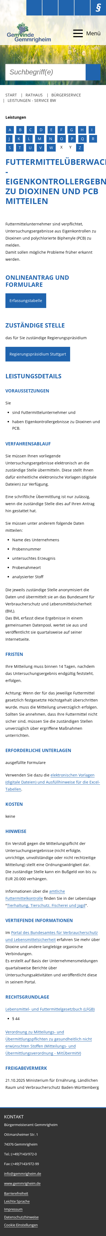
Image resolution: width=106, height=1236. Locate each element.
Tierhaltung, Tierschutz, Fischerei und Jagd (46, 905)
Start (11, 95)
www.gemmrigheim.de (22, 1183)
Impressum (13, 1209)
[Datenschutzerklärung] (82, 7)
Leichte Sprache (17, 1201)
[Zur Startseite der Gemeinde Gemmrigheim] (29, 33)
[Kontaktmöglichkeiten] (66, 7)
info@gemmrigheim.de (22, 1173)
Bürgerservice (66, 95)
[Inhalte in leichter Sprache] (34, 7)
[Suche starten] (93, 72)
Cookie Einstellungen (21, 1225)
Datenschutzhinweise (21, 1217)
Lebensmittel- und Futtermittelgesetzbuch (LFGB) (50, 1009)
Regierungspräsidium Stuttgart (38, 354)
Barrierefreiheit (16, 1193)
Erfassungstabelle (26, 300)
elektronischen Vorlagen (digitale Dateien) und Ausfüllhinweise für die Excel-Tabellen (52, 782)
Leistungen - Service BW (32, 100)
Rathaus (34, 95)
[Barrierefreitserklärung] (50, 7)
